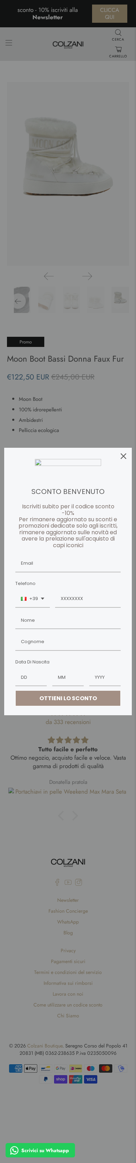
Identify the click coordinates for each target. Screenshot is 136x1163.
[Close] (123, 456)
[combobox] (32, 599)
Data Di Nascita (32, 662)
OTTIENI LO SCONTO (68, 698)
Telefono (25, 583)
